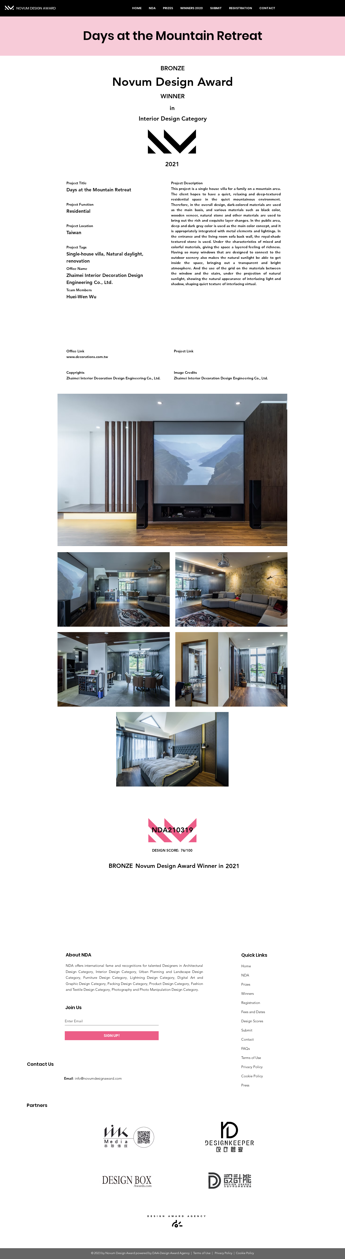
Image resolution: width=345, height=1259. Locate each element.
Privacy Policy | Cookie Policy (234, 1253)
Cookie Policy (252, 1076)
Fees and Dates (253, 1012)
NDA (245, 975)
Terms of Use (251, 1057)
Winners (247, 993)
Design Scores (252, 1021)
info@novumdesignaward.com (98, 1078)
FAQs (245, 1048)
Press (245, 1085)
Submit (246, 1030)
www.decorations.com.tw (87, 356)
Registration (250, 1002)
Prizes (245, 984)
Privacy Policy (252, 1067)
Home (246, 966)
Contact (247, 1039)
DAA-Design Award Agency (171, 1253)
